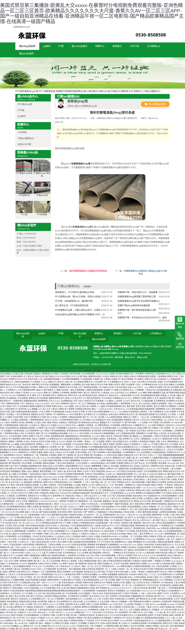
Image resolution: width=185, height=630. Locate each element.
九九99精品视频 (173, 379)
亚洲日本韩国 (81, 452)
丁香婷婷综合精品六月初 (13, 433)
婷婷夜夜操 (140, 525)
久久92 (139, 553)
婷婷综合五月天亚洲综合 (124, 553)
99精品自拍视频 (75, 417)
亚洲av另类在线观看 (108, 623)
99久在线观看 (65, 444)
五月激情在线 (30, 610)
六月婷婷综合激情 (111, 626)
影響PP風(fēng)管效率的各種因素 (134, 305)
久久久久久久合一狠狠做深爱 (169, 460)
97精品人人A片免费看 (51, 585)
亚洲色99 (156, 601)
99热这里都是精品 (58, 431)
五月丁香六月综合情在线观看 (119, 496)
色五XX (10, 531)
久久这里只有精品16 (156, 425)
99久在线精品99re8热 (101, 420)
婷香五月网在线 (88, 569)
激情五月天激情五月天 (123, 390)
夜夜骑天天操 (165, 398)
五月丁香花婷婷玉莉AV (46, 395)
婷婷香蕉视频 (84, 431)
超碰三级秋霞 (175, 615)
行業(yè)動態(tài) (152, 91)
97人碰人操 (160, 612)
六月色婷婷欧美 (88, 591)
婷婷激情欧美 (19, 531)
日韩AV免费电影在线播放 (35, 580)
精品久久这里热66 (131, 444)
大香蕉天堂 (33, 623)
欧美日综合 (93, 469)
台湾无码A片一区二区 (93, 515)
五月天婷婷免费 (88, 374)
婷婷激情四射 (24, 450)
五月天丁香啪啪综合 (142, 439)
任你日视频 (84, 433)
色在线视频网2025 (73, 599)
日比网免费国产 (107, 504)
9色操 (102, 610)
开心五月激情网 (143, 452)
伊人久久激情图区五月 (113, 382)
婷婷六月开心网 (51, 534)
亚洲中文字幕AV (51, 563)
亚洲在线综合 (139, 479)
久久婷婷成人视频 (47, 615)
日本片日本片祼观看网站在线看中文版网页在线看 (61, 515)
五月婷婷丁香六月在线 (45, 428)
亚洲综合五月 (79, 558)
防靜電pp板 (98, 346)
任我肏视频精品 (133, 506)
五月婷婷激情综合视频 (68, 420)
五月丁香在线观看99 (174, 409)
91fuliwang (47, 477)
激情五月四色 (60, 509)
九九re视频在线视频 (113, 417)
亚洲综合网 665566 (109, 536)
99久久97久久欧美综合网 (64, 574)
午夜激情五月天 (119, 618)
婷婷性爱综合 (103, 425)
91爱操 (97, 536)
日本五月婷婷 (170, 412)
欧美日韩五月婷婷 (142, 504)
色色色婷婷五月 (141, 550)
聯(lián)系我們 (26, 53)
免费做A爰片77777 (82, 612)
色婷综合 (7, 566)
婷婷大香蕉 (26, 439)
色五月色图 (65, 376)
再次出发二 (94, 504)
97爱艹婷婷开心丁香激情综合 (94, 512)
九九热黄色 (35, 382)
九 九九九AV (68, 612)
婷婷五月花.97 (102, 485)
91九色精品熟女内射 (26, 582)
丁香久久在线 (20, 547)
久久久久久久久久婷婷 (105, 374)
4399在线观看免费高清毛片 (82, 525)
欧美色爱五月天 (125, 501)
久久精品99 (84, 534)
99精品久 (36, 572)
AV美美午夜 (98, 379)
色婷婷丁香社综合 (128, 547)
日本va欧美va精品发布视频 (14, 520)
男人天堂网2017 (21, 612)
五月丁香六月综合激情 (138, 509)
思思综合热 (140, 490)
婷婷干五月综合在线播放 (86, 574)
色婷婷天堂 (46, 547)
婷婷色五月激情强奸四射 (92, 607)
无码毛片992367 (154, 431)
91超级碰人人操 (162, 539)
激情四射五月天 (119, 458)
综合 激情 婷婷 (128, 406)
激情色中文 (145, 610)
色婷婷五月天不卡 (174, 452)
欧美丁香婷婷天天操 (11, 572)
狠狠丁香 (130, 458)
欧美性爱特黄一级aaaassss (75, 610)
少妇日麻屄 (98, 382)
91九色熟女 (116, 488)
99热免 (176, 439)
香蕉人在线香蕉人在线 (131, 384)
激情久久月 (43, 387)
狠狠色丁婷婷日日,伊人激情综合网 (113, 469)
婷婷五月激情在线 (173, 447)
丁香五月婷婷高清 (22, 414)
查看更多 (87, 286)
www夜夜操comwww (165, 604)
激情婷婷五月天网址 (50, 374)
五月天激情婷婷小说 (33, 431)
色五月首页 (141, 431)
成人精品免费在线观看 (144, 414)
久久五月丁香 (39, 593)
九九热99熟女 (63, 525)
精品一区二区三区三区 (91, 566)
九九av (43, 458)
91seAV (12, 395)
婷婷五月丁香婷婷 (51, 393)
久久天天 (23, 563)
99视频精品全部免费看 (57, 433)
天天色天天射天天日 (19, 493)
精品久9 (39, 390)
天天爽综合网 (167, 582)
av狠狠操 (80, 425)
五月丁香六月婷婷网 (96, 452)
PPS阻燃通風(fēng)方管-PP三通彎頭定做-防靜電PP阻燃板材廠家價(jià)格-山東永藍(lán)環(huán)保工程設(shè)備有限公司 (74, 91)
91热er (150, 455)
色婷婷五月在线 (17, 422)
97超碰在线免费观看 (164, 542)
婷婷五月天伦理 (15, 469)
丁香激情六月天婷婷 (161, 561)
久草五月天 (145, 420)
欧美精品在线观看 (27, 428)
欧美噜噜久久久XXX (8, 452)
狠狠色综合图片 (95, 376)
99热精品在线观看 (138, 623)
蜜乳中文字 (7, 555)
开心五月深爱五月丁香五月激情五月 (22, 460)
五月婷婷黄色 (21, 496)
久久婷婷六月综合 (66, 563)
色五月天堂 (13, 482)
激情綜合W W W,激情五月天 (40, 496)
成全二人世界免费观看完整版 (127, 450)
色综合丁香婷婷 (38, 439)
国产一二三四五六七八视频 (53, 517)
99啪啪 (155, 428)
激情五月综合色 (156, 477)
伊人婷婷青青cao (60, 414)
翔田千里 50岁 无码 (54, 520)
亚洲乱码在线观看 (78, 544)
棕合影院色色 (85, 436)
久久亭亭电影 (85, 420)
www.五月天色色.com (119, 393)
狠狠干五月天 (163, 593)
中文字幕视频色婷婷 (26, 390)
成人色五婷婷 (173, 387)
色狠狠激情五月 (137, 596)
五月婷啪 (133, 441)
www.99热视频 (162, 528)
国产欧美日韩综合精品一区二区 (88, 490)
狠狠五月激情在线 (125, 455)
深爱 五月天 (161, 441)
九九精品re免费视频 (19, 420)
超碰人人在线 (130, 572)
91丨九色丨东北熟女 (71, 577)
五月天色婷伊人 (82, 463)
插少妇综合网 (151, 525)
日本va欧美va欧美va (8, 488)
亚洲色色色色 (25, 534)
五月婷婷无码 (73, 596)
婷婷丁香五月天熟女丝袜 (19, 596)
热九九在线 (51, 417)
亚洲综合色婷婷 (143, 547)
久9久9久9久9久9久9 (48, 501)
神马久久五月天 (51, 420)
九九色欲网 (18, 555)
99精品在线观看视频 (51, 558)
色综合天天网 (119, 582)
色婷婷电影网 (108, 515)
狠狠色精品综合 (71, 436)
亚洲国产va (108, 390)
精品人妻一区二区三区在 (105, 482)
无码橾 (180, 512)
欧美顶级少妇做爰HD (132, 561)
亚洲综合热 (38, 607)
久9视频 (173, 566)
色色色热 (43, 629)
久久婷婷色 (62, 417)
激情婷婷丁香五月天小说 (143, 523)
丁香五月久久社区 (7, 490)
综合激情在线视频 (71, 439)
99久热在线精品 (54, 458)
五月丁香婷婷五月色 (93, 479)
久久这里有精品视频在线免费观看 (140, 409)
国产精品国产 (157, 501)
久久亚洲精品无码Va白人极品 (129, 428)
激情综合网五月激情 (138, 563)
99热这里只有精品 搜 (122, 436)
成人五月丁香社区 (50, 409)
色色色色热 (111, 439)
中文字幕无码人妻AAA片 (19, 558)
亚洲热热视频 (67, 558)
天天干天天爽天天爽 (105, 542)
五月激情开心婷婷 (150, 498)
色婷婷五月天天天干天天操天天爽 (23, 379)
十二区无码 (140, 607)
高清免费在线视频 (12, 528)
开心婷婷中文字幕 (53, 553)
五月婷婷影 (37, 463)
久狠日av (106, 466)
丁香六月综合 (114, 523)
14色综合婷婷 (125, 395)
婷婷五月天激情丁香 (157, 387)
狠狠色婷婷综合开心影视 (59, 398)
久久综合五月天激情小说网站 (93, 439)
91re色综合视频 (107, 531)
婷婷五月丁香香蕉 (66, 409)
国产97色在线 (36, 596)
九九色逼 (171, 395)
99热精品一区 (91, 425)
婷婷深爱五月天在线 (39, 384)
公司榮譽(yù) (153, 46)
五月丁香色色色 (28, 620)
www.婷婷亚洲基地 (124, 566)
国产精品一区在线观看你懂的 (81, 629)
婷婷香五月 (21, 490)
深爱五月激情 (108, 444)
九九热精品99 (145, 447)
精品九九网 (132, 534)
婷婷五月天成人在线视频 (155, 379)
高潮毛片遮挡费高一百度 (161, 403)
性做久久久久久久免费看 (61, 441)
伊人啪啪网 (28, 607)
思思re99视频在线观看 (73, 620)
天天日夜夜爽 (162, 469)
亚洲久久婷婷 (79, 604)
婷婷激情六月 (136, 580)
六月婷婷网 (49, 607)
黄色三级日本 (106, 436)
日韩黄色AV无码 (157, 466)
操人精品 (83, 550)
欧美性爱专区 (142, 477)
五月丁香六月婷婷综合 (60, 403)
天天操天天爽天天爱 (114, 572)
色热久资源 (140, 406)
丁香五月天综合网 (139, 588)
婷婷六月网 (67, 542)
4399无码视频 (15, 436)
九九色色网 (87, 599)
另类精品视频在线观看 (146, 376)
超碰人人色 (56, 490)
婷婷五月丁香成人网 (93, 444)
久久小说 (96, 599)
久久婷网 (43, 485)
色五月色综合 (161, 414)
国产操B (101, 572)
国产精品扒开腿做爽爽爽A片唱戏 (81, 588)
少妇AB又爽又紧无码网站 (42, 536)
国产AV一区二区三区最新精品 (83, 403)
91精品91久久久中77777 (99, 585)
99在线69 (133, 574)
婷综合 (55, 422)
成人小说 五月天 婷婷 (9, 561)
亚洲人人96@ (130, 382)
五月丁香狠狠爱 (75, 482)
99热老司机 (149, 374)
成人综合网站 (169, 536)
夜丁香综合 (129, 550)
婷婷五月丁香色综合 (19, 599)
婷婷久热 (147, 428)
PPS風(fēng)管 (25, 104)
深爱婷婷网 (160, 409)
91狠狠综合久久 (140, 425)
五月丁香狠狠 (134, 610)
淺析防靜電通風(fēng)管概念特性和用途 (88, 271)
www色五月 (22, 623)
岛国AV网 (23, 425)
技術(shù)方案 (24, 144)
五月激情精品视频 (162, 620)
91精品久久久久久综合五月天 (63, 425)
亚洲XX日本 (39, 376)
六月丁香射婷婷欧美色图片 (49, 379)
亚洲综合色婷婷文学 (124, 374)
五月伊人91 (110, 474)
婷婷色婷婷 (156, 515)
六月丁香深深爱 (95, 501)
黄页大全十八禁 (148, 520)
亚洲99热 (22, 409)
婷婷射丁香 (81, 618)
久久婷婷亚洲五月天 (54, 439)
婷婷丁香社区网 (74, 512)
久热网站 (52, 485)
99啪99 (25, 436)
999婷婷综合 (93, 610)
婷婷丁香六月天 (11, 466)
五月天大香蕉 (68, 452)
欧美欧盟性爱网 (30, 401)
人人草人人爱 (88, 482)
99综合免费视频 (17, 591)
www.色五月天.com (128, 544)
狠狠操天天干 (105, 422)
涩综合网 (69, 604)
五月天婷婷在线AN (165, 574)
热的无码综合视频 (53, 593)
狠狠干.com (141, 488)
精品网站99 (172, 504)
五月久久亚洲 (80, 406)
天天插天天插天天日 (159, 444)
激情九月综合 (129, 376)
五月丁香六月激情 (107, 580)
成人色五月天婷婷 (81, 455)
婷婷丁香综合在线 (91, 531)
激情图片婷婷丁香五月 (79, 393)
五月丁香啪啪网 (165, 580)
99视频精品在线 (128, 488)
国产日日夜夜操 (163, 563)
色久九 (152, 604)
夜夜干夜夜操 (16, 615)
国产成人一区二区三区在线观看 (47, 561)
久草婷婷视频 (8, 501)
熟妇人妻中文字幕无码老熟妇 (110, 561)
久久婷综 (172, 414)
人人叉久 (152, 574)
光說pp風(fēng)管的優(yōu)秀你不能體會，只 (80, 314)
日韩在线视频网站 (22, 382)
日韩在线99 (178, 485)
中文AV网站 (106, 398)
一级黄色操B (17, 401)
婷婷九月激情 (32, 506)
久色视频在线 (12, 563)
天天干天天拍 (111, 610)
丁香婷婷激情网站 (36, 420)
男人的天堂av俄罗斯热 (12, 607)
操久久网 (19, 604)
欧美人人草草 (135, 512)
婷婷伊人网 (131, 477)
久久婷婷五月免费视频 (128, 412)
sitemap (115, 349)
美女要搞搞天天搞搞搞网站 (107, 544)
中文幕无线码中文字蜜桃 (70, 580)
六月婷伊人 (84, 528)
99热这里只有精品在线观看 (26, 485)
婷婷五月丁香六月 (59, 479)
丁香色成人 (141, 572)
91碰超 (174, 479)
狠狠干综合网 (62, 390)
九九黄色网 (76, 607)
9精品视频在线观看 (124, 474)
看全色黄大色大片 (170, 417)
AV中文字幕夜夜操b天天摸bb (25, 387)
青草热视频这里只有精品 (112, 431)
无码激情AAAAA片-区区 (31, 569)
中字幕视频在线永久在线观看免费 (93, 523)
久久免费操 (123, 536)
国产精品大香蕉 (174, 474)
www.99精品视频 (133, 591)
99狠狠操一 (124, 601)
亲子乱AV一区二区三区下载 (29, 509)
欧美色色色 (123, 574)
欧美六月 (85, 504)
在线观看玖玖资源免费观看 (84, 542)
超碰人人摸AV (9, 604)
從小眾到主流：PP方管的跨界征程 (71, 305)
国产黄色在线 (141, 599)
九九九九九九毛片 (42, 403)
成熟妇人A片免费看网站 (58, 629)
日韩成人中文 (178, 506)
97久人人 (114, 412)
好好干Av (132, 517)
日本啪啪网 (115, 425)
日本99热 (9, 612)
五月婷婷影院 (10, 536)
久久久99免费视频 (47, 588)
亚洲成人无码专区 (141, 466)
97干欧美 (67, 523)
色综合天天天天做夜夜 (93, 401)
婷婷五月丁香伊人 (130, 417)
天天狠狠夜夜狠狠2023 (18, 550)
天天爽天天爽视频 (129, 593)
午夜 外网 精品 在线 (122, 387)
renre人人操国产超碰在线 (103, 460)
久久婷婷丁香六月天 (33, 604)
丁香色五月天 (150, 390)
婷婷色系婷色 (53, 580)
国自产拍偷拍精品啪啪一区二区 (13, 515)
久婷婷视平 (155, 582)
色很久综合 (113, 414)
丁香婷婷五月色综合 (86, 615)
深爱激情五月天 (126, 466)
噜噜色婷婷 (65, 384)
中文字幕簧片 (37, 534)
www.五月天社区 (115, 604)
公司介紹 (134, 46)
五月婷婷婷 (64, 393)
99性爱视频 (101, 547)
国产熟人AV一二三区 (163, 596)
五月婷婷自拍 (155, 417)
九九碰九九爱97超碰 (42, 422)
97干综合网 (89, 620)
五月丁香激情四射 (74, 509)
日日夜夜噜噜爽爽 (31, 615)
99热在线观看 (156, 420)
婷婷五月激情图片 (106, 450)
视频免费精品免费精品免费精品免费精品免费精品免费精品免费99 (52, 591)
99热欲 (75, 523)
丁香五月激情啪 (80, 447)
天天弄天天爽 (91, 412)
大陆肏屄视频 (146, 450)
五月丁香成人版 (58, 471)
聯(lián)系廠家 (180, 325)
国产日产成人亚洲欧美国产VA (56, 531)
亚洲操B (10, 414)
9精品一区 (108, 520)
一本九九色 (144, 417)
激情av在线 (47, 466)
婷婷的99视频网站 (159, 504)
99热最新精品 (47, 574)
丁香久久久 (122, 610)
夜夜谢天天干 (58, 550)
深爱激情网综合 (29, 469)
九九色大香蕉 (103, 601)
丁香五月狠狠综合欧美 (86, 561)
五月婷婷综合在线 (149, 384)
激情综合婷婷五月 (84, 382)
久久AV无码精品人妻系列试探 (31, 488)
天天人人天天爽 (51, 444)
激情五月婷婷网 (63, 572)
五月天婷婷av (59, 466)
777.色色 (158, 455)
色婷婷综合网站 (71, 477)
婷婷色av (40, 444)
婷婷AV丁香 (34, 436)
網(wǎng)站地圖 (105, 349)
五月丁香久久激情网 (112, 607)
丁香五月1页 (95, 528)
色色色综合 (127, 479)
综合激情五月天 (93, 498)
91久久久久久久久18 (146, 555)
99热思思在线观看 (165, 599)
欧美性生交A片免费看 (103, 582)
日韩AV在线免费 (143, 485)
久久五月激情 (27, 593)
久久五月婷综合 (90, 601)
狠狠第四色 (33, 501)
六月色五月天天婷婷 (174, 450)
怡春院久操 (45, 555)
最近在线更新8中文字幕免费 (99, 618)
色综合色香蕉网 (113, 547)
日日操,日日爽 (121, 460)
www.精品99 (12, 610)
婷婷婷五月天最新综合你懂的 (148, 493)
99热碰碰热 (21, 395)
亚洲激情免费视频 (113, 406)
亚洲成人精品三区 (154, 577)
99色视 (126, 512)
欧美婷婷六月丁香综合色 (63, 496)
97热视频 (64, 374)
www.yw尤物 (58, 477)
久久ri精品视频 (25, 482)
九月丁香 (35, 458)
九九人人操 (169, 618)
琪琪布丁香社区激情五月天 (117, 441)
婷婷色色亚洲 (65, 450)
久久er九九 (152, 488)
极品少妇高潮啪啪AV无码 (94, 509)
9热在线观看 (5, 374)
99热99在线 (111, 455)
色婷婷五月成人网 (12, 620)
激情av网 (84, 469)
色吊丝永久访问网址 (117, 534)
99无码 (106, 376)
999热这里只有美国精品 (10, 471)
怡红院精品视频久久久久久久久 (142, 469)
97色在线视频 (33, 498)
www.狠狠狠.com (34, 409)
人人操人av (145, 444)
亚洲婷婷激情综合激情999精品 (153, 395)
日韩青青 (143, 412)
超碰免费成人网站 (35, 563)
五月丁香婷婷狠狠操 (167, 534)
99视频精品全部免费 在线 (51, 523)
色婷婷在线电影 (166, 498)
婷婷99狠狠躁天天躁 (156, 393)
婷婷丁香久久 (161, 520)
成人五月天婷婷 (142, 458)
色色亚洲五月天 (90, 572)
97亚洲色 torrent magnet (31, 393)
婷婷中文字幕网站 (168, 406)
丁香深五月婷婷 (54, 544)
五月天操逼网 (77, 572)
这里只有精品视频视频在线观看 (87, 458)
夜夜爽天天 (103, 395)
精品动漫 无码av (126, 577)
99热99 (158, 523)
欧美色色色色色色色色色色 (40, 550)
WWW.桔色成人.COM (14, 577)
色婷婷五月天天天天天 (138, 558)
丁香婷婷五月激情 (88, 577)
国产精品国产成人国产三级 (50, 506)
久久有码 (10, 485)
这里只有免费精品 (66, 488)
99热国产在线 (131, 555)
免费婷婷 (169, 488)
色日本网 (85, 384)
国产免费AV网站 (52, 528)
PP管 (61, 46)
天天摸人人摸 (168, 515)
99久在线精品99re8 (151, 496)
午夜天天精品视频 (97, 471)
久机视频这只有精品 (146, 441)
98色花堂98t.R (11, 409)
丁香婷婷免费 (124, 403)
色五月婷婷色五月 (64, 601)
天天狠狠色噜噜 (17, 580)
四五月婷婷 (111, 463)
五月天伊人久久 (23, 618)
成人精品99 (13, 534)
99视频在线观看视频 (141, 566)
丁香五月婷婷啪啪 (64, 485)
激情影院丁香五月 (131, 420)
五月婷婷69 (17, 585)
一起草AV (69, 447)
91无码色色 (30, 433)
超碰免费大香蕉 (37, 450)
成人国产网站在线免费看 (45, 512)
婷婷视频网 (98, 517)
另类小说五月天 (90, 496)
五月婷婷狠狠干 (129, 452)
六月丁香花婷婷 (116, 485)
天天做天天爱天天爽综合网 (113, 599)
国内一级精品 (44, 623)
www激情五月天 (170, 477)
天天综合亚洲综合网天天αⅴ (28, 574)
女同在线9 (130, 490)
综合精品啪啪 (117, 420)
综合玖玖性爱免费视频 (93, 520)
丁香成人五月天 (152, 607)
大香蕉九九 (4, 493)
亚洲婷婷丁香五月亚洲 (89, 596)
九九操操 (77, 485)
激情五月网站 (156, 485)
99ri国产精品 (152, 433)
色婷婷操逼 (21, 498)
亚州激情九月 (89, 414)
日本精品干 (123, 509)
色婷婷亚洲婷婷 (26, 561)
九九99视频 (120, 490)
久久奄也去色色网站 (91, 398)
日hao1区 (66, 544)
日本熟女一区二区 (124, 569)
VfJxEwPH (98, 558)
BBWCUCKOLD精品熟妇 (65, 618)
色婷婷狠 (29, 422)
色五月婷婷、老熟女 (81, 441)
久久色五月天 (76, 398)
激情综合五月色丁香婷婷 (41, 414)
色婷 (88, 604)
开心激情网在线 (103, 488)
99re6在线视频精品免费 (47, 469)
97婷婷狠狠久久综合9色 (66, 428)
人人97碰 (83, 477)
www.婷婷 (102, 574)
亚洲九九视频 (102, 539)
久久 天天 (35, 523)
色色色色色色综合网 (112, 593)
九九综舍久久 (34, 425)
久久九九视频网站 (175, 490)
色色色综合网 (141, 531)
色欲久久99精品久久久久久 (42, 618)
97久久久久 (36, 566)
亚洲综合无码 (82, 626)
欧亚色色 (176, 596)
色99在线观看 (165, 509)
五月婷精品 (76, 384)
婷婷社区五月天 (116, 376)
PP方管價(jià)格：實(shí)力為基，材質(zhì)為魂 (77, 296)
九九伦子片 (156, 439)
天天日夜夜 (166, 493)
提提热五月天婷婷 (43, 406)
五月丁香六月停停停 (108, 596)
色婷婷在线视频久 (58, 555)
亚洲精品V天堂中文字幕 (132, 498)
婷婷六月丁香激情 (65, 455)
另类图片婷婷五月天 (125, 463)
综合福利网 (161, 555)
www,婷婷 (142, 393)
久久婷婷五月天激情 (60, 623)
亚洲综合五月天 (102, 615)
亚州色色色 (61, 569)
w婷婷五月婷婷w (152, 626)
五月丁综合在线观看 (160, 566)
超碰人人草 (29, 512)
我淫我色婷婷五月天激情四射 (169, 390)
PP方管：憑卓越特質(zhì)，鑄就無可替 (73, 301)
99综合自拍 (149, 544)
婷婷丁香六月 (5, 387)
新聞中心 (100, 46)
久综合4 (58, 452)
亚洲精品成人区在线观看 (17, 398)
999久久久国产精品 (79, 376)
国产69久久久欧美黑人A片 (118, 629)
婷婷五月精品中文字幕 (152, 536)
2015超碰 (173, 444)
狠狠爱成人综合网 (110, 501)
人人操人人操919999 (147, 593)
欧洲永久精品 (22, 479)
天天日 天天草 (21, 501)
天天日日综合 (107, 612)
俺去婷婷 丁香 (154, 588)
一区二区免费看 (97, 441)
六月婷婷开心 (11, 390)
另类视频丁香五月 (12, 569)
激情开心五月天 (88, 485)
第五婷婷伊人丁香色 (69, 585)
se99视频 (34, 629)
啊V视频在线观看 (72, 517)
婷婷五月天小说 (74, 395)
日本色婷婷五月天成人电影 (163, 547)
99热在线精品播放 (113, 452)
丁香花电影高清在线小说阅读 (50, 610)
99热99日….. (107, 553)
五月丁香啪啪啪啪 (48, 572)
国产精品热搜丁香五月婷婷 (20, 463)
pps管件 (22, 116)
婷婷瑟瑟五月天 (139, 542)
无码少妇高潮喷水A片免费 (35, 417)
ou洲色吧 (118, 401)
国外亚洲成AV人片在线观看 (142, 629)
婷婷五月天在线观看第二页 (115, 517)
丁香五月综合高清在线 (39, 542)
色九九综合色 (144, 403)
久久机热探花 (48, 566)
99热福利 (53, 455)
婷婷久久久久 (48, 604)
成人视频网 (91, 406)
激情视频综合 (173, 441)
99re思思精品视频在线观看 (152, 618)
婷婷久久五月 (152, 398)
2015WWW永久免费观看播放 (102, 433)
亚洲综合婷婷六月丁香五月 (22, 376)
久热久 (28, 553)
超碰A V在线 (48, 452)
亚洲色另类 (150, 528)
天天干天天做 (100, 620)
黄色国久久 (40, 520)
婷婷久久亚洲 (82, 471)
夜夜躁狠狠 (55, 384)
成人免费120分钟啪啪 (18, 474)
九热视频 (78, 582)
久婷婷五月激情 (110, 379)
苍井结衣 (4, 474)
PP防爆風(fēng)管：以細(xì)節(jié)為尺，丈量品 (77, 310)
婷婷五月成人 (57, 406)
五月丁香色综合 (26, 403)
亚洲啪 (21, 610)
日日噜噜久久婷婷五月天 (88, 623)
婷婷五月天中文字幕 (99, 384)
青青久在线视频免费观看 (156, 490)
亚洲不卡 (64, 539)
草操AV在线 (88, 582)
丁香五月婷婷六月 (124, 439)
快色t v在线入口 (70, 506)
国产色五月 (139, 463)
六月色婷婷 (138, 374)
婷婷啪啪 (91, 544)
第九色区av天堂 (56, 620)
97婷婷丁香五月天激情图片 (89, 506)
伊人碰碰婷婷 (14, 439)
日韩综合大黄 (126, 523)
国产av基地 (15, 393)
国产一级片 (41, 582)
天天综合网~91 (176, 558)
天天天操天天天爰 (105, 387)
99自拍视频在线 (11, 428)
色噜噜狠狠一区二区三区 (121, 585)
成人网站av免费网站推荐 (107, 403)
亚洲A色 (121, 477)
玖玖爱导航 (42, 601)
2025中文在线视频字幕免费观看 (70, 474)
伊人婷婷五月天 (135, 612)
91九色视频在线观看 (26, 406)
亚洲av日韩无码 (36, 539)
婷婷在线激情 (48, 463)
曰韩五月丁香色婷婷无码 (134, 528)
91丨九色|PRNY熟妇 (15, 553)
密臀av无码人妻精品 (30, 471)
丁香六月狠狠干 (96, 626)
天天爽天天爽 (164, 479)
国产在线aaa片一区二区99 (160, 517)
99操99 (161, 488)
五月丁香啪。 (149, 612)
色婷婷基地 (148, 436)
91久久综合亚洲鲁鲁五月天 (121, 615)
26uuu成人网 (172, 463)
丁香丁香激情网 (41, 455)
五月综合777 (86, 460)
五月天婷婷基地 (24, 536)
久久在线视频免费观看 (172, 531)
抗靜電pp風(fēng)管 (112, 346)
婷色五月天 (26, 572)
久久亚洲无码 (77, 444)
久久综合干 (76, 566)
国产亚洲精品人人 (97, 455)
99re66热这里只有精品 (20, 458)
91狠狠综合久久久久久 (122, 398)
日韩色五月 (154, 558)
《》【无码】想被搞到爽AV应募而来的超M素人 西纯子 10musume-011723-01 (47, 504)
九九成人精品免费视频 (107, 477)
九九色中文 (106, 458)
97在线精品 (75, 536)
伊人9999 (33, 612)
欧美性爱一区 (102, 569)
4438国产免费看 (35, 452)
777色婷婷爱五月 (165, 525)
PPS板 (21, 110)
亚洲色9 (89, 558)
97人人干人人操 (54, 582)
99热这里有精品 (115, 512)
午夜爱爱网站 (89, 547)
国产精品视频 (95, 553)
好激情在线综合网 (82, 409)
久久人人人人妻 (38, 553)
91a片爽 (135, 395)
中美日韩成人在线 (16, 477)
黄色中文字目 (81, 488)
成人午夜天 (171, 612)
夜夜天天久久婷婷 (136, 460)
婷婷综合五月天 (123, 482)
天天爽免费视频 (57, 412)
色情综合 (63, 422)
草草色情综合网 (60, 482)
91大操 (146, 604)
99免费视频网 (33, 515)
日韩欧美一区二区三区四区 (160, 506)
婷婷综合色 (62, 395)
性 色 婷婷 (31, 395)
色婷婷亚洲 (22, 452)
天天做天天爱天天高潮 (14, 525)
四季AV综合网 (161, 553)
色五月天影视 (57, 547)
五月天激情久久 (158, 447)
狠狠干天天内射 (122, 580)
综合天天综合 (51, 525)
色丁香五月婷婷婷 (125, 379)
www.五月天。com (140, 387)
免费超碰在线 (108, 490)
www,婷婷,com (42, 620)
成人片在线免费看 (69, 593)
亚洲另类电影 (15, 544)
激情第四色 (82, 501)
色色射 (140, 544)
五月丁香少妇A (140, 455)
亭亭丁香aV (78, 401)
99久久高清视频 (52, 450)
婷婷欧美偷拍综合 (150, 580)
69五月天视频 (120, 506)
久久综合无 (103, 534)
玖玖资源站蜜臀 (138, 482)
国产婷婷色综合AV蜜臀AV (140, 601)
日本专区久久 (119, 409)
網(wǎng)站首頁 (27, 46)
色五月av (136, 520)
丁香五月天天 (115, 498)
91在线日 (36, 517)
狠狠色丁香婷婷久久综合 (19, 441)
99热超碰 (23, 466)
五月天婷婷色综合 (87, 539)
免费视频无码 (40, 544)
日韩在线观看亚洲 (27, 444)
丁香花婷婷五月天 (75, 479)
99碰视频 (53, 387)
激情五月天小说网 (170, 623)
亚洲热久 (73, 623)
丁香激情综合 (86, 517)
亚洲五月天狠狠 (133, 618)
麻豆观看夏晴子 (169, 523)
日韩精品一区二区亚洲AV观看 (164, 610)
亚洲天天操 (71, 471)
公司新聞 (22, 132)
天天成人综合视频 (121, 563)
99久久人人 (73, 433)
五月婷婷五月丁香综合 (68, 534)
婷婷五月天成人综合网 (73, 520)
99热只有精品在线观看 (34, 525)
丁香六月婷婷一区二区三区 (170, 428)
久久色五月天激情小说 (156, 474)
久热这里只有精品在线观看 (55, 596)
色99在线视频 (107, 506)
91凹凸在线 (163, 384)
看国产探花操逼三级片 (124, 504)
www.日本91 (168, 420)
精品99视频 (147, 561)
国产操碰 (37, 477)
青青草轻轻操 (74, 374)
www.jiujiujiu (176, 561)
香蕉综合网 (167, 439)
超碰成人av (137, 436)
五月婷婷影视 (159, 401)
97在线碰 (11, 629)
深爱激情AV (141, 433)
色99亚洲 (26, 384)
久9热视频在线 (72, 550)
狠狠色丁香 (130, 582)
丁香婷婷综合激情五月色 (167, 376)
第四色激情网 (45, 471)
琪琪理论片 (46, 490)
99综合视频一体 (10, 623)
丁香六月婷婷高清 (155, 412)
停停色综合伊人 (108, 566)
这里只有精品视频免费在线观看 (24, 412)
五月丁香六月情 (92, 555)
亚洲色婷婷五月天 (162, 374)
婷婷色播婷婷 (103, 412)
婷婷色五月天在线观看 (38, 398)
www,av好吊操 (126, 620)
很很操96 (133, 393)
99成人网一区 (70, 382)
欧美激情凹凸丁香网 (123, 542)
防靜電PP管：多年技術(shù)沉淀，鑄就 (142, 317)
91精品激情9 (101, 591)
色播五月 (52, 601)
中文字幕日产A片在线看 (125, 531)
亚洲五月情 (4, 412)
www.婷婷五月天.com (28, 626)
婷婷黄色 (103, 604)
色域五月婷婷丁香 (52, 539)
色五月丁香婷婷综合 (24, 455)
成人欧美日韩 (44, 626)
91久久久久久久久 (149, 591)
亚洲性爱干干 (118, 422)
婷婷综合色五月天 (126, 414)
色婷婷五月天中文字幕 (67, 387)
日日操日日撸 (17, 374)
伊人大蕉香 (45, 436)
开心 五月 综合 (140, 474)
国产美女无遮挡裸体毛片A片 (126, 447)
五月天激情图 (150, 460)
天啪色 (46, 431)
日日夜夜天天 (48, 509)
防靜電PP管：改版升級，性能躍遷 (138, 292)
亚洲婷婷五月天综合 (174, 401)
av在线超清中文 (139, 585)
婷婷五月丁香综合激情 (12, 588)
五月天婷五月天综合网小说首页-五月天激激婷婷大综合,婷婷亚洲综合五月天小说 (150, 471)
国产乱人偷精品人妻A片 (19, 447)
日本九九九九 (54, 401)
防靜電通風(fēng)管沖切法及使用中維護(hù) (139, 301)
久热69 (144, 506)
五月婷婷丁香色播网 (171, 577)
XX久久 (134, 403)
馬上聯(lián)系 (157, 104)
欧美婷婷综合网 (34, 466)
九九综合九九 (23, 542)
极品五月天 (114, 395)
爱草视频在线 (72, 431)
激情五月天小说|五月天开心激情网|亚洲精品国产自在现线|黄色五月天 (79, 493)
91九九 (44, 382)
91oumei (151, 563)
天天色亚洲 (15, 593)
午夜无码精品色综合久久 (143, 620)
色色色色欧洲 (67, 582)
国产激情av (125, 626)
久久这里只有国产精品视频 (50, 460)
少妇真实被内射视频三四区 (32, 528)
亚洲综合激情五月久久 (164, 544)
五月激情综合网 (6, 504)
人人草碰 (112, 569)
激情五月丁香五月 (55, 382)
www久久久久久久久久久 (120, 588)
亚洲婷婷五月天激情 (76, 555)
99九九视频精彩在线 (32, 585)
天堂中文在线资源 (161, 436)
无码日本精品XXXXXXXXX (120, 539)
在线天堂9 (11, 498)
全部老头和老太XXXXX (104, 525)
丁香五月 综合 (97, 593)
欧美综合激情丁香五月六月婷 (159, 572)
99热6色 (88, 474)
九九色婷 (95, 604)
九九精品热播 (147, 401)
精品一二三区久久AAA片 (102, 409)
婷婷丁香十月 (41, 433)
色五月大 (31, 520)
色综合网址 (137, 496)
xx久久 (73, 626)
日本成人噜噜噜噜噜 (71, 460)
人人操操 (101, 406)
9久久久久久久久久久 (60, 626)
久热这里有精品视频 (90, 580)
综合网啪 (34, 447)
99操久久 (79, 496)
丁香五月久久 (132, 515)
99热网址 (119, 444)
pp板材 (46, 46)
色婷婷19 (62, 469)
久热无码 (162, 433)
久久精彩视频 (148, 553)
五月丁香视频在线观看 (87, 387)
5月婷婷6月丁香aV (34, 531)
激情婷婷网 (42, 401)
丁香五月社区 (100, 629)
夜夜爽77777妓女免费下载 (160, 550)
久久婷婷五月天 (33, 490)
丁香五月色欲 (151, 479)
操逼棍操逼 (154, 509)
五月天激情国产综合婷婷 (155, 463)
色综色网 (149, 596)
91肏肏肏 (105, 393)
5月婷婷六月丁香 (56, 447)
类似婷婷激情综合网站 (112, 479)
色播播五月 (43, 447)
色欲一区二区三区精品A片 (40, 479)
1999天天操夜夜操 (31, 588)
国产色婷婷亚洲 (102, 588)
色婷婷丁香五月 (153, 406)
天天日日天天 (96, 428)
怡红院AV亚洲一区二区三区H (17, 523)
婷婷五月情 (33, 493)
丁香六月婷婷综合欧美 (9, 403)
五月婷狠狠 (167, 431)
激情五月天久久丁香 (96, 550)
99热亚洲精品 (140, 577)
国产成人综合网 (22, 629)
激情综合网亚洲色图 (27, 601)
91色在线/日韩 (128, 607)
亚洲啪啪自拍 (66, 401)
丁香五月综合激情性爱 (65, 463)
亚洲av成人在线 (155, 531)
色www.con (110, 471)
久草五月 (120, 555)
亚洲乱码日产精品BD (123, 520)
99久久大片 (120, 515)
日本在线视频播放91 (169, 496)
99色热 (63, 528)
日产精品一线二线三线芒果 (35, 577)
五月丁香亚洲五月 (62, 566)
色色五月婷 (77, 601)
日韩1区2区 (95, 393)
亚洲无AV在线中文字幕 (74, 412)
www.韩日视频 (145, 515)
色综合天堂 (169, 466)
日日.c (79, 547)
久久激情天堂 (23, 539)
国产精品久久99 (52, 376)
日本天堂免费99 (76, 414)
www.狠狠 (15, 444)
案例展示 (117, 46)
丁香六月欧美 (129, 431)
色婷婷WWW (126, 425)
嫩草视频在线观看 (150, 512)
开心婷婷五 (139, 379)
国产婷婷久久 (49, 390)
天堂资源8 (178, 488)
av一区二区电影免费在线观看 (19, 517)
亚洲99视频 (18, 417)
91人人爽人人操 (33, 547)
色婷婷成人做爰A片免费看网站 (85, 450)
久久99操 (102, 496)
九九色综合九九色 (61, 536)
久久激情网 (9, 496)
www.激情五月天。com (49, 498)
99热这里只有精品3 (32, 374)
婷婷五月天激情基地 (116, 591)
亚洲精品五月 (159, 450)
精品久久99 (74, 539)
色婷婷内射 (37, 482)
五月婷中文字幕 (62, 615)
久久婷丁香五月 (55, 612)
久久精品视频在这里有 (143, 615)
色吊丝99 (170, 425)
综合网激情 (164, 558)
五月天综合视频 (174, 433)
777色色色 (167, 485)
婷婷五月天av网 (54, 577)
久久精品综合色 (76, 531)
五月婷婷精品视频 (10, 425)
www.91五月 (129, 493)
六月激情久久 (36, 558)
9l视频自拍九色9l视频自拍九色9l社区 (83, 422)
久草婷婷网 (59, 599)
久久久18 (104, 498)
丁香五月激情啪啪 (76, 390)
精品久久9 (45, 425)
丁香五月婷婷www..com (148, 534)
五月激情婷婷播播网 (70, 379)
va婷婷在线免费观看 (93, 390)
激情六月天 (11, 406)
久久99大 (96, 436)
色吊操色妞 (92, 477)
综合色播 (151, 542)
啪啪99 (6, 591)
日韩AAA (114, 601)
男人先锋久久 (124, 623)
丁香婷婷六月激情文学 (67, 501)
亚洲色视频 (96, 431)
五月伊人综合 (55, 542)
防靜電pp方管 (128, 346)
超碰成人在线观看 (176, 384)
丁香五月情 (11, 542)
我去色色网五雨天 (89, 395)
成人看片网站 (73, 469)
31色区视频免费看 (107, 555)
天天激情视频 (86, 379)
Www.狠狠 (68, 406)
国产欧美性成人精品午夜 (85, 563)
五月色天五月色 (143, 582)
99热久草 (83, 585)
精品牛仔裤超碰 (49, 474)
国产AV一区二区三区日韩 (93, 417)
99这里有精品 (18, 431)
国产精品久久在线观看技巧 (169, 591)
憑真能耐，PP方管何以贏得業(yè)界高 (74, 292)
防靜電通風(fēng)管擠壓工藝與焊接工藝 (137, 296)
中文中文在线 (152, 585)
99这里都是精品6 (158, 452)
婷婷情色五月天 (51, 488)
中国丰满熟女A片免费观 (156, 482)
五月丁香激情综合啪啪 (125, 433)
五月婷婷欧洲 (138, 539)
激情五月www (112, 509)
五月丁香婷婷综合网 (8, 509)
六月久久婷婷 (44, 412)
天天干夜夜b (154, 422)
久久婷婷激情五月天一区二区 (41, 599)
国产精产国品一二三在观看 (136, 422)
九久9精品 (108, 401)
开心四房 (13, 539)
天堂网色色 (44, 493)
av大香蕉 (108, 558)
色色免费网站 (99, 474)
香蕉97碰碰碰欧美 (32, 555)
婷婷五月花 (48, 482)
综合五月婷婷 (113, 620)
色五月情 (152, 599)
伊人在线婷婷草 (121, 612)
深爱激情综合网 (57, 436)
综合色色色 (62, 512)
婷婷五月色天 (114, 384)
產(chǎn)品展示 (79, 46)
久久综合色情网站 (62, 607)
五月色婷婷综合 (69, 553)
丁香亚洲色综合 (34, 474)
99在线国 (29, 477)
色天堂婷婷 (165, 422)
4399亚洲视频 (83, 428)
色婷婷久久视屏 (139, 398)
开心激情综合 (102, 414)
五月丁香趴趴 (176, 539)
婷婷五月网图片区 (104, 563)
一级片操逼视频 (74, 569)
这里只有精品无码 (167, 607)
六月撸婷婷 (139, 390)
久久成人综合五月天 (131, 401)
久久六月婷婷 (82, 553)
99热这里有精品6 (97, 463)
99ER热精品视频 (154, 623)
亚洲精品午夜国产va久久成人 (72, 498)
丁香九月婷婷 (175, 469)
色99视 (73, 615)
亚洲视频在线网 (109, 428)
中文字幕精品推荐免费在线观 (100, 447)
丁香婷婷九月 (129, 485)
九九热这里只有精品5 (133, 604)
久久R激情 (7, 417)
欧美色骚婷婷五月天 (74, 466)
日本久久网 (61, 588)
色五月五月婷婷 (137, 626)
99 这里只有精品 (161, 615)
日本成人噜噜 (72, 528)
